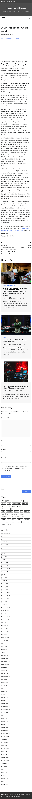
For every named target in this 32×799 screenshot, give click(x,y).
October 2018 (5, 664)
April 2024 (4, 560)
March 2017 (4, 697)
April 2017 (4, 694)
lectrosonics (14, 514)
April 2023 (4, 581)
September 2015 (5, 739)
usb (28, 522)
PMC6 (13, 519)
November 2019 (5, 634)
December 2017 (5, 676)
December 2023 (5, 569)
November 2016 (5, 709)
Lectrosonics (11, 286)
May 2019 (4, 649)
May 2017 (4, 691)
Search (3, 489)
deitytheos (14, 508)
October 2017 (5, 682)
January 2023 (5, 590)
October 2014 (5, 748)
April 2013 (4, 775)
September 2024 (5, 551)
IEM (3, 514)
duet (3, 511)
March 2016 (4, 721)
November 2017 (5, 679)
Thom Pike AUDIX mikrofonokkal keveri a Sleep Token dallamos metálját (15, 387)
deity (8, 508)
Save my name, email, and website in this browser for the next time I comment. (16, 468)
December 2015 (5, 730)
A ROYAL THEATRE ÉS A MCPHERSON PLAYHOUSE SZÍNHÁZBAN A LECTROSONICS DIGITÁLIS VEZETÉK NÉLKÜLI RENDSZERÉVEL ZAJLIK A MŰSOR (15, 291)
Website (4, 458)
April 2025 (4, 542)
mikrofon (17, 516)
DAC (24, 506)
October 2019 (5, 637)
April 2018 (4, 670)
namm (3, 519)
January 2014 (5, 757)
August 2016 (4, 712)
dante (3, 508)
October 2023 (5, 572)
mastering (4, 516)
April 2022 (4, 604)
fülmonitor (27, 511)
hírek (9, 233)
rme (3, 522)
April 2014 (4, 754)
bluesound (25, 503)
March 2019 (4, 655)
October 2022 (5, 599)
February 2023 (5, 587)
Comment (5, 418)
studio (7, 522)
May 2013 (4, 772)
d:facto (8, 506)
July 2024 (3, 554)
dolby (21, 508)
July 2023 (3, 575)
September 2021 (5, 610)
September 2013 (5, 763)
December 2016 (5, 706)
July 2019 (3, 643)
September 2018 (5, 667)
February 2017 (5, 700)
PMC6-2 (20, 519)
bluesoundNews (16, 8)
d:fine (13, 506)
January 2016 (5, 727)
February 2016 (5, 724)
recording (26, 519)
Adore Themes (15, 797)
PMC (9, 519)
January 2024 (5, 566)
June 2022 (4, 602)
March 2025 (4, 545)
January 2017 (5, 703)
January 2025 (5, 548)
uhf (24, 522)
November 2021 (5, 607)
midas (11, 516)
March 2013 (4, 778)
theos (13, 522)
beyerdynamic (16, 503)
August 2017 (4, 685)
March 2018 (4, 673)
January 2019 (5, 658)
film (21, 511)
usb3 (3, 524)
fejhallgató (9, 511)
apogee (27, 500)
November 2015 (5, 733)
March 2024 (4, 563)
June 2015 (4, 745)
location (21, 514)
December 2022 (5, 592)
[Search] (29, 18)
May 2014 (4, 751)
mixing (23, 516)
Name (3, 441)
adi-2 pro (14, 500)
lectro (7, 514)
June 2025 (4, 539)
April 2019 (4, 652)
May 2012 (4, 781)
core (3, 506)
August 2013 (4, 766)
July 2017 (3, 688)
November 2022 (5, 596)
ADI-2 (8, 500)
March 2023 (4, 584)
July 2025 (3, 536)
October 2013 (5, 760)
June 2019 (4, 646)
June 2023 (4, 578)
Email (3, 449)
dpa (8, 236)
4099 (3, 500)
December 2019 (5, 631)
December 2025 (5, 533)
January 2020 (5, 628)
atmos (3, 503)
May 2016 (4, 718)
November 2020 (5, 616)
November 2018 (5, 661)
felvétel (16, 511)
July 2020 (3, 622)
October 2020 (5, 619)
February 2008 (5, 784)
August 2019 (4, 640)
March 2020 (4, 625)
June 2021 (4, 613)
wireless (9, 524)
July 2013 (3, 769)
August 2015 (4, 742)
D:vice (19, 506)
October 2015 (5, 736)
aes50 (21, 500)
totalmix (19, 522)
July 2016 (3, 715)
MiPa (12, 236)
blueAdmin (5, 298)
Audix (8, 503)
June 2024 (4, 557)
